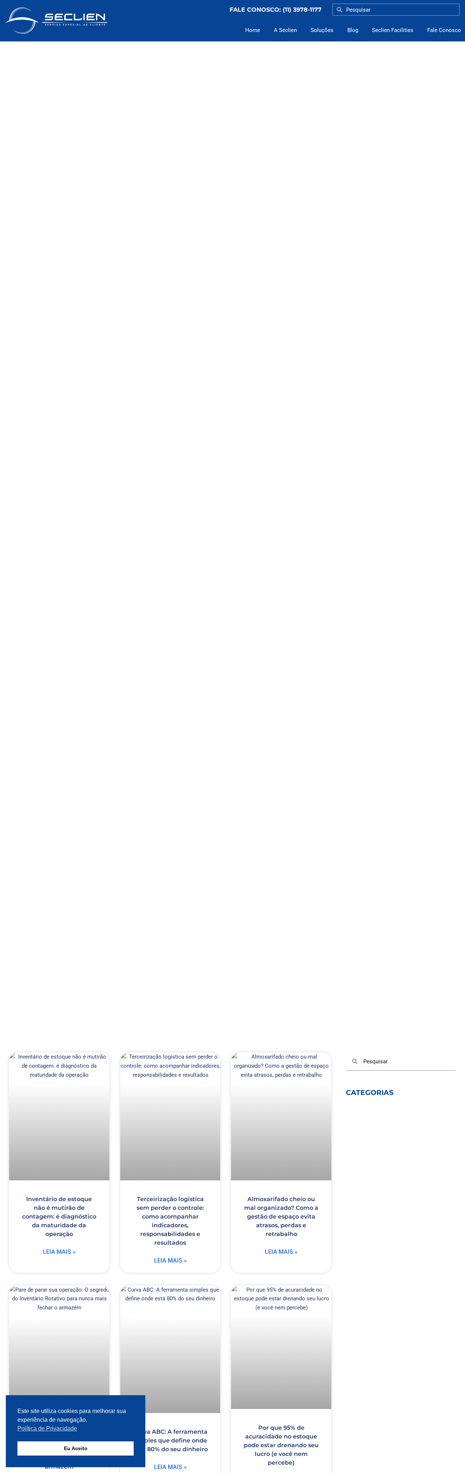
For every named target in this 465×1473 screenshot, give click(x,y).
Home (252, 30)
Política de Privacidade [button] (47, 1428)
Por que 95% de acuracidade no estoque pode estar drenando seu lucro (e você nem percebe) (281, 1445)
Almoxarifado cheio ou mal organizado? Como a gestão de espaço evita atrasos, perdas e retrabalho (281, 1216)
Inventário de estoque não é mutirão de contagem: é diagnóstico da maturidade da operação (59, 1216)
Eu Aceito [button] (76, 1448)
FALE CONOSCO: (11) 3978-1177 (276, 9)
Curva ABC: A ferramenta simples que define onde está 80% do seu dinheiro (170, 1440)
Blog (352, 30)
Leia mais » (59, 1251)
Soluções (322, 30)
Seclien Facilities (392, 30)
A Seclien (285, 30)
